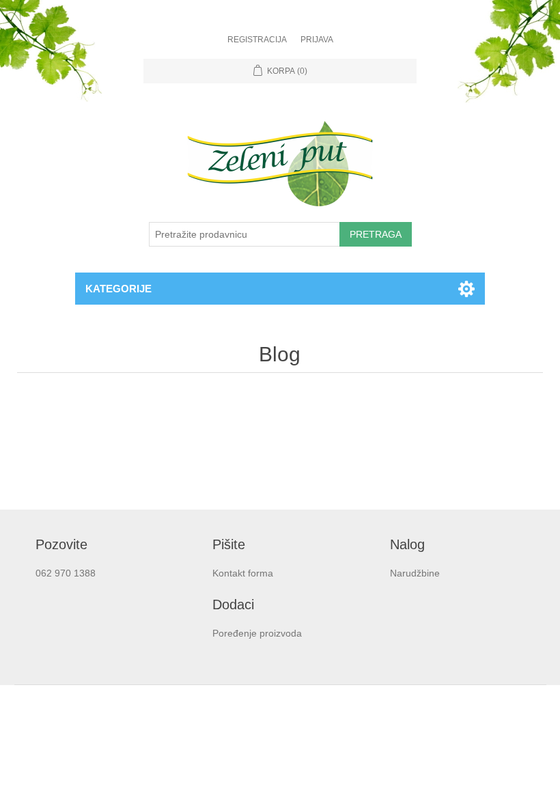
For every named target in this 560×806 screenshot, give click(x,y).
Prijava (316, 39)
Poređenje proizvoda (257, 633)
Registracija (257, 39)
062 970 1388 (66, 573)
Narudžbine (415, 573)
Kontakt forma (242, 573)
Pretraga (376, 234)
